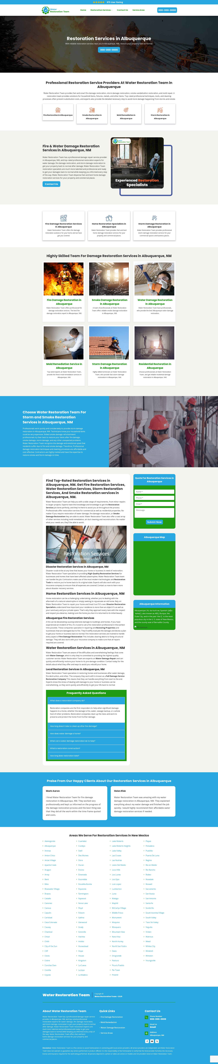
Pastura (115, 960)
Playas (148, 841)
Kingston (82, 960)
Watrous (149, 936)
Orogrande (116, 956)
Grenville (82, 932)
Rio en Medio (151, 865)
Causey (48, 927)
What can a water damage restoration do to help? (72, 741)
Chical (47, 936)
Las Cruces (116, 855)
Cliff (46, 951)
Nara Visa (116, 936)
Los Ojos (115, 879)
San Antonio (151, 898)
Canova (48, 908)
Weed (148, 941)
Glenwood (82, 922)
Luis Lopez (116, 884)
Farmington (83, 893)
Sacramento (151, 889)
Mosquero (116, 927)
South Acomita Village (155, 913)
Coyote (48, 975)
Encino (81, 870)
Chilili (47, 941)
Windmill (149, 951)
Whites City (150, 946)
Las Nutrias (117, 860)
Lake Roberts (117, 841)
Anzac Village (50, 860)
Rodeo (148, 874)
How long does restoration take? (64, 755)
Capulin (48, 913)
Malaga (115, 898)
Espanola (82, 889)
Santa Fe (149, 903)
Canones (48, 903)
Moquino (116, 922)
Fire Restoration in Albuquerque (58, 115)
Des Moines (83, 855)
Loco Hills (116, 870)
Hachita (81, 936)
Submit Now (154, 522)
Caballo (48, 898)
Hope (80, 951)
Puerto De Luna (152, 855)
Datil (80, 850)
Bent (47, 879)
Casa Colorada (51, 922)
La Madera (82, 975)
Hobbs (81, 941)
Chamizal (48, 932)
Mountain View (118, 932)
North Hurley (117, 941)
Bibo (47, 884)
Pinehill (115, 975)
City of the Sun (51, 946)
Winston (149, 956)
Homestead (83, 946)
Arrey (47, 874)
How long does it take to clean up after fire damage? (73, 726)
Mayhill (115, 903)
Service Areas (107, 1033)
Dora (80, 860)
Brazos (48, 893)
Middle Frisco (117, 913)
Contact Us (122, 10)
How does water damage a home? (65, 733)
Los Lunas (116, 874)
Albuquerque (50, 846)
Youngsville (150, 960)
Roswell (149, 884)
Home (83, 10)
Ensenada (82, 874)
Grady (80, 927)
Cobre (47, 960)
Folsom (81, 913)
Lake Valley (116, 850)
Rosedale (149, 879)
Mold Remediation (109, 1022)
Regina (149, 860)
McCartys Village (119, 908)
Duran (81, 865)
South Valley (151, 917)
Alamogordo (50, 841)
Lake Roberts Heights (121, 846)
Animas (48, 850)
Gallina (81, 917)
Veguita (149, 927)
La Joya (81, 970)
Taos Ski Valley (152, 922)
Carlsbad (48, 917)
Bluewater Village (52, 889)
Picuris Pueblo (118, 965)
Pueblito (149, 850)
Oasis (114, 951)
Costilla (48, 970)
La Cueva (82, 965)
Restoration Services (101, 10)
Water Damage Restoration (113, 1027)
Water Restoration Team (66, 995)
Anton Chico (50, 855)
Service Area (139, 10)
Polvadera (150, 846)
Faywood (82, 898)
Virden (148, 932)
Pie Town (116, 970)
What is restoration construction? (65, 748)
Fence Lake (83, 903)
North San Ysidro (119, 946)
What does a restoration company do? (67, 700)
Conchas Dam (50, 965)
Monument (116, 917)
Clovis (47, 956)
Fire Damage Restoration (112, 1017)
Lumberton (117, 889)
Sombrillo (150, 908)
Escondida (82, 879)
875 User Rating (115, 2)
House (81, 956)
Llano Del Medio (119, 865)
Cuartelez (82, 841)
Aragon (48, 870)
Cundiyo (81, 846)
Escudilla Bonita (85, 884)
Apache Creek (50, 865)
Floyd (80, 908)
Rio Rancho (150, 870)
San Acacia (150, 893)
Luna (114, 893)
